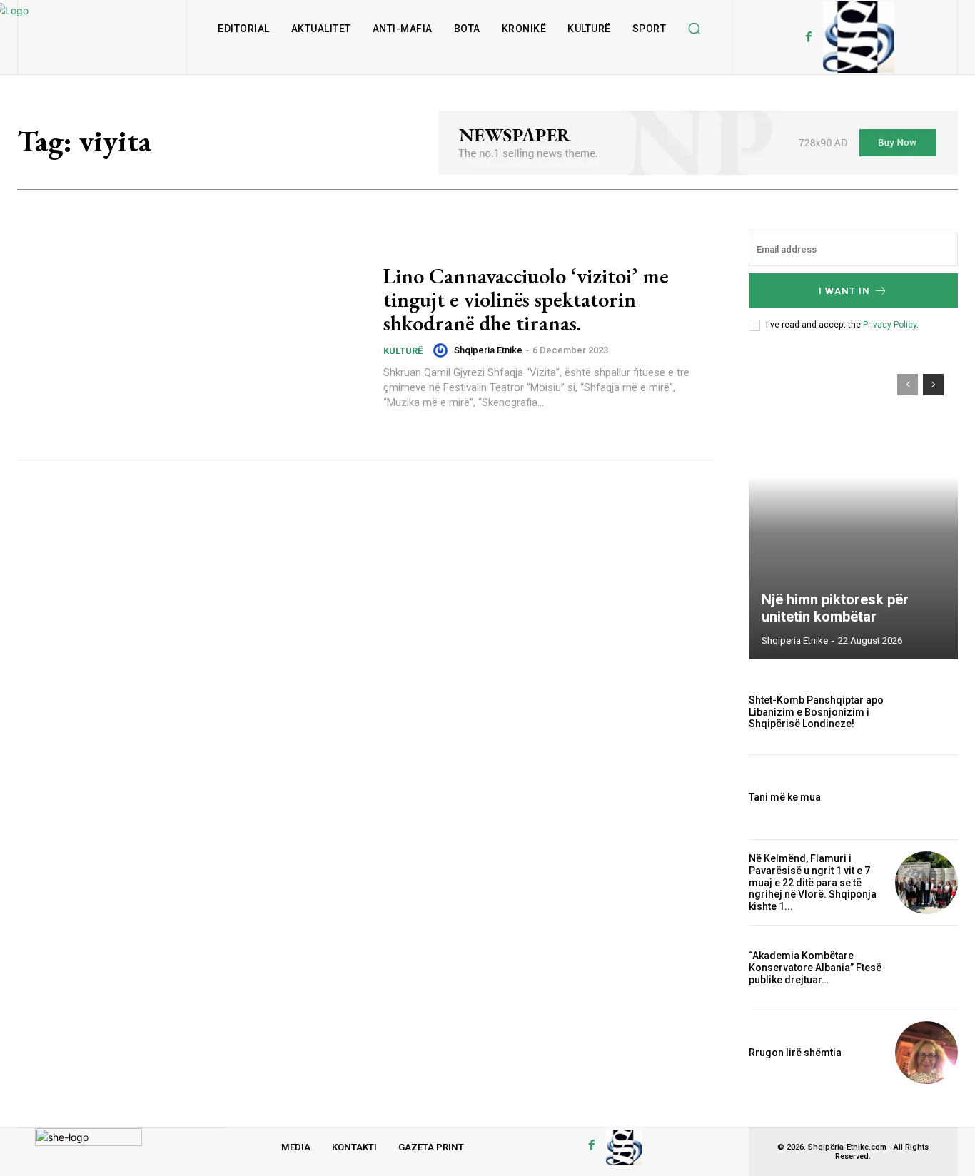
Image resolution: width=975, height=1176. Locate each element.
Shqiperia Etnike (488, 350)
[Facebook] (808, 37)
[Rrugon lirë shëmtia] (926, 1052)
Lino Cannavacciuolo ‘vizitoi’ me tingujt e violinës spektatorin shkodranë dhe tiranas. (526, 299)
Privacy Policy (889, 325)
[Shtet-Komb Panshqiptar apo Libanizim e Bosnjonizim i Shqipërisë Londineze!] (926, 712)
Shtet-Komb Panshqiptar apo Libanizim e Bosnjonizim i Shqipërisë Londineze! (816, 712)
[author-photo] (442, 350)
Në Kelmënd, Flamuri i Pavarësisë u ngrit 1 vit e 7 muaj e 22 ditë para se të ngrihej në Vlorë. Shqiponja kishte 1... (813, 882)
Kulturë (403, 350)
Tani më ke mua (785, 797)
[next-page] (933, 384)
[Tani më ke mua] (926, 797)
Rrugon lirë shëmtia (795, 1052)
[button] (693, 28)
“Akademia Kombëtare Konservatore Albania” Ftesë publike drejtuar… (815, 967)
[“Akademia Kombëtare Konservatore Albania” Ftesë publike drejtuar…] (926, 967)
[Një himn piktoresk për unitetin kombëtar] (854, 509)
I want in (844, 290)
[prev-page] (907, 384)
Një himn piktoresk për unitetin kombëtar (835, 608)
